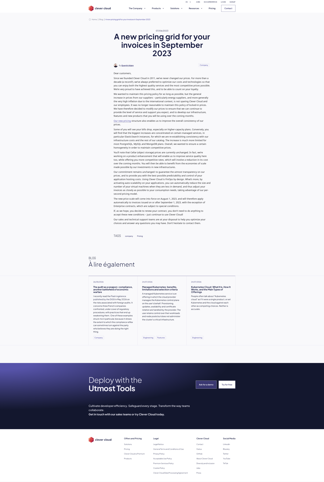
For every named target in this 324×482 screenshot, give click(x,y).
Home (94, 19)
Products (156, 8)
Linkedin (226, 444)
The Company (135, 8)
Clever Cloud (202, 438)
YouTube (226, 458)
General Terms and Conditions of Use (168, 449)
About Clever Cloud (204, 458)
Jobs (198, 468)
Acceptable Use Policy (162, 458)
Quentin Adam (127, 65)
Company (204, 65)
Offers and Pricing (133, 438)
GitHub (199, 454)
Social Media (229, 438)
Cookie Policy (159, 468)
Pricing (212, 8)
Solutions (174, 8)
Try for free (227, 384)
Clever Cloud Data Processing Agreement (170, 473)
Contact (228, 8)
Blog (101, 19)
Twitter (226, 454)
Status (199, 449)
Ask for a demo (206, 384)
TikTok (225, 463)
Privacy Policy (158, 454)
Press (198, 473)
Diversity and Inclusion (205, 463)
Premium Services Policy (163, 463)
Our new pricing (122, 120)
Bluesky (226, 449)
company (129, 236)
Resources (194, 8)
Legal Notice (158, 444)
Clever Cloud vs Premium (134, 454)
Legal (156, 438)
